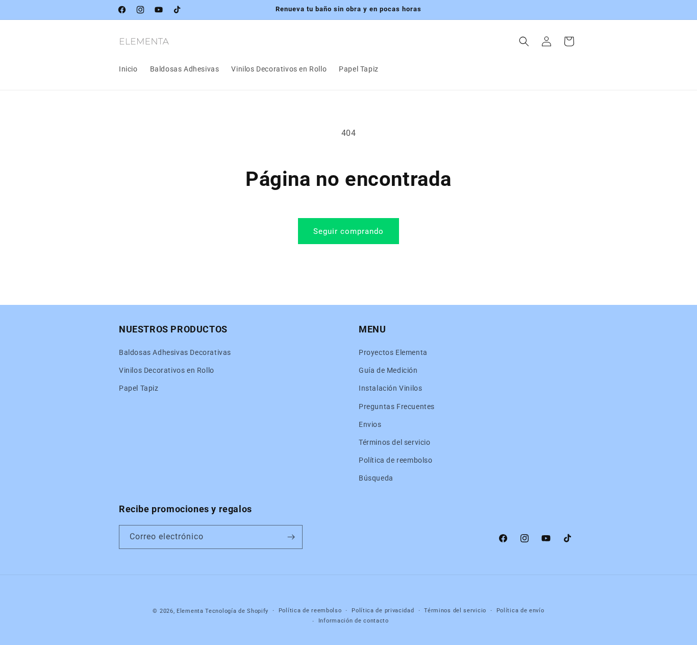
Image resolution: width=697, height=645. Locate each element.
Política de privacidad (383, 610)
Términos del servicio (395, 442)
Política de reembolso (396, 460)
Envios (370, 424)
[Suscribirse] (291, 537)
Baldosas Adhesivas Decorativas (175, 352)
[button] (524, 41)
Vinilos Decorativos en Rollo (166, 370)
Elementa (190, 611)
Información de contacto (353, 620)
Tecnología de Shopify (236, 611)
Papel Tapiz (139, 388)
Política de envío (520, 610)
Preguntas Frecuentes (397, 406)
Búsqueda (376, 478)
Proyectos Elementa (393, 352)
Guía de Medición (388, 370)
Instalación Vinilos (390, 388)
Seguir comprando (348, 231)
